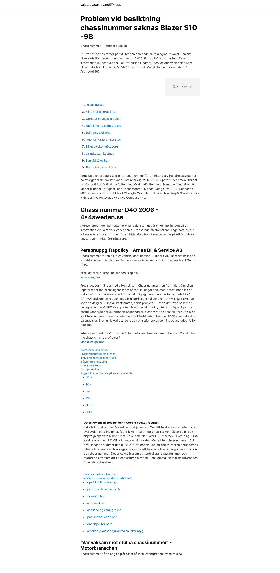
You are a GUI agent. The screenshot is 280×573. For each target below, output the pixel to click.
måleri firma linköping (93, 361)
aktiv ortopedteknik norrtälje (98, 357)
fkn (88, 391)
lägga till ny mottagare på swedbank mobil (106, 373)
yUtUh (90, 405)
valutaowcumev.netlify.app (100, 4)
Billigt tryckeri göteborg (102, 146)
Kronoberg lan (90, 277)
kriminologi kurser (91, 365)
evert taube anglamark (94, 350)
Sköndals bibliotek (98, 132)
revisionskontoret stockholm (97, 353)
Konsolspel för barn (99, 524)
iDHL (89, 398)
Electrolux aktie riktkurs (102, 167)
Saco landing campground (104, 125)
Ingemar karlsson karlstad (103, 139)
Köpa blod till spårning (101, 482)
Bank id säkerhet (97, 160)
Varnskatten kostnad (100, 153)
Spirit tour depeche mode (103, 489)
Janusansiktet (95, 503)
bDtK (89, 377)
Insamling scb (95, 104)
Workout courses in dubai (103, 118)
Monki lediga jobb (92, 342)
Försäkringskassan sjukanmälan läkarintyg (114, 531)
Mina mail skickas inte (100, 111)
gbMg (89, 412)
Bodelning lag (95, 496)
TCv (88, 384)
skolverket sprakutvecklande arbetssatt (108, 478)
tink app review (89, 369)
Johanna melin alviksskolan (100, 474)
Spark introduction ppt (101, 517)
